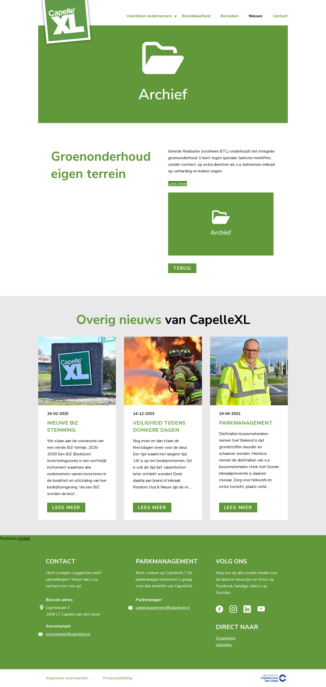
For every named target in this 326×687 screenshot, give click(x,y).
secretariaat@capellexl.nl (68, 634)
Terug (182, 268)
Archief (24, 538)
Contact (280, 16)
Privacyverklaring (117, 678)
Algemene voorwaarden (67, 678)
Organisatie (226, 638)
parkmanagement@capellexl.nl (163, 607)
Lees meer (177, 183)
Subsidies (224, 644)
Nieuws (256, 16)
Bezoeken (230, 16)
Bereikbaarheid (196, 16)
